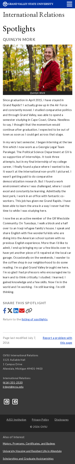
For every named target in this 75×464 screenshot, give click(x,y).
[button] (69, 4)
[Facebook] (15, 401)
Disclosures (62, 419)
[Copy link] (28, 311)
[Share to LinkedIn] (16, 311)
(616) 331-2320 (13, 382)
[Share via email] (22, 311)
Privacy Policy (40, 419)
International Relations (34, 14)
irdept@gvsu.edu (13, 386)
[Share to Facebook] (5, 311)
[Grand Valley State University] (28, 5)
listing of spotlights (35, 319)
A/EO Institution (16, 419)
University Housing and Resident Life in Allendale (32, 451)
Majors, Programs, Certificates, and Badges (29, 443)
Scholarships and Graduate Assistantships (28, 458)
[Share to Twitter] (10, 311)
